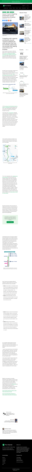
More (28, 8)
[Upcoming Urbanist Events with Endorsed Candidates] (24, 63)
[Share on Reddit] (8, 20)
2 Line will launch (11, 112)
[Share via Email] (10, 20)
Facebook (4, 460)
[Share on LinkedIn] (6, 20)
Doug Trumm (25, 28)
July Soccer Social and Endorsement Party (24, 76)
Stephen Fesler (5, 18)
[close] (31, 1)
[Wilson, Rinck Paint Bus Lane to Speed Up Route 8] (22, 26)
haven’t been (14, 384)
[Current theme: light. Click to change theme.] (28, 5)
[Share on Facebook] (5, 20)
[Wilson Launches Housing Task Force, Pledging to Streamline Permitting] (22, 33)
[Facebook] (25, 3)
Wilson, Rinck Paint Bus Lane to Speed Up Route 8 (28, 25)
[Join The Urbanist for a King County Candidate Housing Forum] (24, 90)
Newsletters (24, 8)
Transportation (6, 8)
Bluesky (3, 457)
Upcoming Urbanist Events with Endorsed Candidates (24, 67)
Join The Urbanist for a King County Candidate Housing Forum (24, 94)
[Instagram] (24, 3)
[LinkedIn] (26, 3)
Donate (20, 8)
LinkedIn (3, 461)
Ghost (18, 470)
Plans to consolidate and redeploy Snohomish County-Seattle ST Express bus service (9, 54)
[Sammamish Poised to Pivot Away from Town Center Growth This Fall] (22, 40)
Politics (14, 8)
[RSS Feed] (29, 3)
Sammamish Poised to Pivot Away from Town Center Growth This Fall (28, 39)
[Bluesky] (23, 3)
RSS (3, 464)
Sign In (23, 5)
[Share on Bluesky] (3, 20)
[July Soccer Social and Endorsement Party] (24, 73)
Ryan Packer (25, 21)
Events (17, 8)
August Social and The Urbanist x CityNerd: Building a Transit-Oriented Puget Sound (24, 57)
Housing (10, 8)
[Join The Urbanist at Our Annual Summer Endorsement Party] (24, 81)
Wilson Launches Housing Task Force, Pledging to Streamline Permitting (28, 32)
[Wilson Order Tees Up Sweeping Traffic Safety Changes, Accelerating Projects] (22, 18)
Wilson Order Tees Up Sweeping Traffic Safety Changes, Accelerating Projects (28, 17)
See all (27, 49)
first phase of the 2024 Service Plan (10, 106)
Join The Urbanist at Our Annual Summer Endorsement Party (24, 85)
